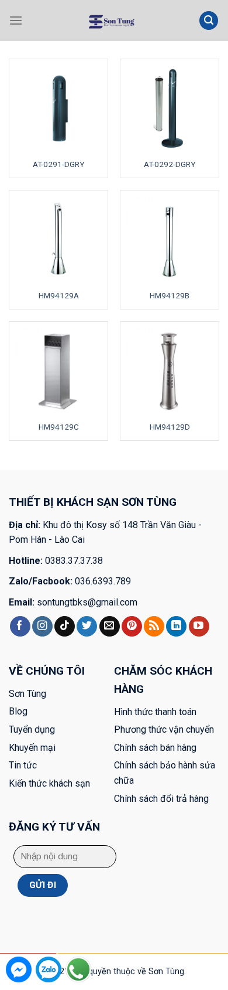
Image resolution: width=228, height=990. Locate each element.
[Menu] (16, 20)
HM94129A (59, 295)
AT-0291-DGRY (58, 164)
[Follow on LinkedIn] (176, 626)
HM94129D (170, 426)
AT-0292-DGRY (169, 164)
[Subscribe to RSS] (154, 626)
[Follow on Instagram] (42, 626)
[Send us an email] (109, 626)
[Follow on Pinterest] (132, 626)
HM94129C (59, 426)
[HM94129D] (169, 371)
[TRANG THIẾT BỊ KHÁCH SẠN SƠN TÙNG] (111, 20)
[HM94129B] (169, 239)
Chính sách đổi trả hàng (161, 798)
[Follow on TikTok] (64, 626)
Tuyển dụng (32, 729)
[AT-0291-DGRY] (58, 108)
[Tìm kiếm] (208, 20)
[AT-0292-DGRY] (169, 108)
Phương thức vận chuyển (164, 729)
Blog (18, 711)
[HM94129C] (58, 371)
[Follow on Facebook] (20, 626)
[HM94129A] (58, 239)
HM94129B (169, 295)
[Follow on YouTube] (199, 626)
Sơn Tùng (27, 693)
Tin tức (23, 765)
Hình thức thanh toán (155, 711)
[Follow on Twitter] (87, 626)
